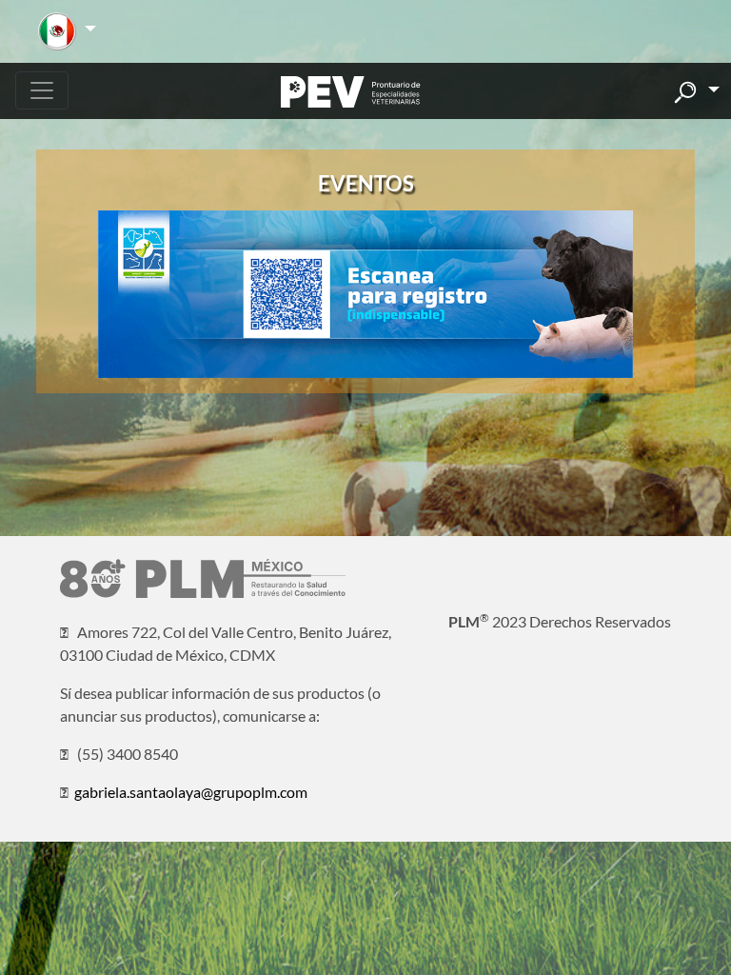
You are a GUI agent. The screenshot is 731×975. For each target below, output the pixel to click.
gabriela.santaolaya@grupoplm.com (190, 792)
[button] (67, 31)
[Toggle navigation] (42, 90)
